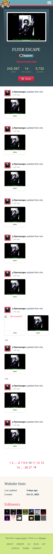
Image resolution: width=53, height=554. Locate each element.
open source (21, 538)
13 (42, 462)
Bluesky (42, 538)
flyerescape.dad (26, 61)
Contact (36, 548)
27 (30, 467)
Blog (36, 544)
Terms (25, 548)
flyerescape (20, 91)
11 (34, 462)
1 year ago (16, 94)
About (10, 544)
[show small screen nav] (49, 2)
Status (15, 548)
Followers (12, 504)
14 (18, 467)
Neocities (10, 538)
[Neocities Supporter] (26, 56)
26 (26, 467)
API (43, 544)
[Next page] (35, 467)
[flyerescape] (7, 93)
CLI (29, 544)
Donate (20, 544)
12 (38, 462)
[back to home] (5, 4)
